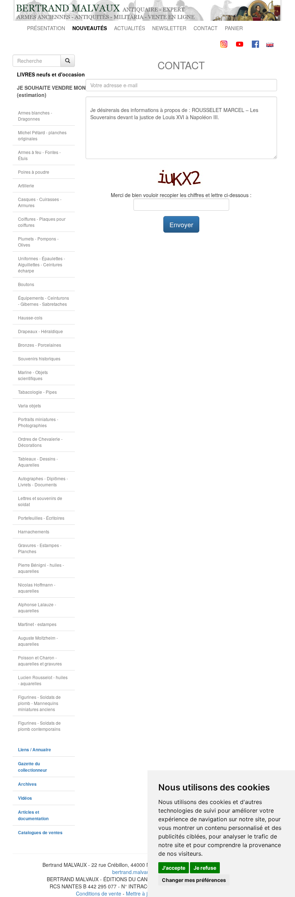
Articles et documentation (33, 815)
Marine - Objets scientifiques (33, 375)
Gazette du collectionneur (32, 767)
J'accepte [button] (173, 868)
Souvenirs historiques (39, 358)
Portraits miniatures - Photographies (38, 422)
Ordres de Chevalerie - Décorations (40, 442)
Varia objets (29, 405)
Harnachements (33, 531)
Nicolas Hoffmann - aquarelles (36, 587)
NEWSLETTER (169, 28)
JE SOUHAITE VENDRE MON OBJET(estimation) (46, 91)
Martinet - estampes (37, 624)
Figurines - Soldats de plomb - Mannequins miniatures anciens (39, 703)
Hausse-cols (30, 317)
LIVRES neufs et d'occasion (46, 74)
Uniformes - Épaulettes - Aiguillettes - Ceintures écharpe (41, 264)
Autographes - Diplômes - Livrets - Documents (43, 481)
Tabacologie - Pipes (37, 392)
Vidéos (25, 798)
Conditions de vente (98, 893)
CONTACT (206, 28)
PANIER (234, 28)
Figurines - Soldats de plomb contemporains (39, 726)
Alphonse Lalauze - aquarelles (37, 607)
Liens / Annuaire (34, 750)
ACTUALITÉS (129, 28)
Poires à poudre (33, 172)
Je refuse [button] (205, 868)
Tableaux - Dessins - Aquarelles (38, 461)
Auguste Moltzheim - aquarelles (38, 641)
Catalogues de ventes (40, 833)
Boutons (26, 284)
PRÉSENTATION (46, 28)
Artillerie (26, 185)
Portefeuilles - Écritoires (41, 518)
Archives (27, 784)
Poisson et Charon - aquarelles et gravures (40, 660)
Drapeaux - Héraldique (40, 331)
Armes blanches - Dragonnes (35, 115)
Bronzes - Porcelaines (39, 345)
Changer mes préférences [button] (194, 880)
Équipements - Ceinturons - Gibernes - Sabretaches (43, 301)
